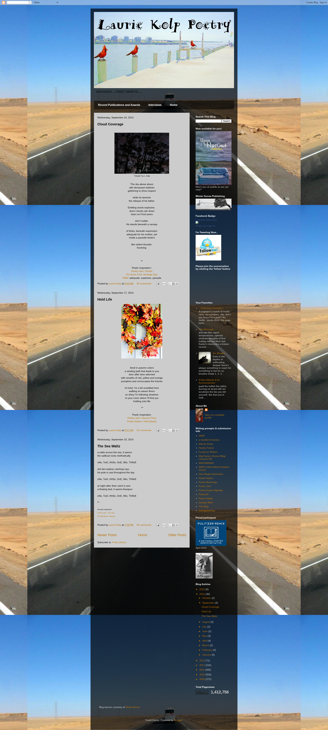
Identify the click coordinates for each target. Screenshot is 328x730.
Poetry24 (203, 494)
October (207, 598)
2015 (202, 589)
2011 (202, 669)
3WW (125, 278)
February (207, 650)
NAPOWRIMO (206, 463)
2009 (202, 679)
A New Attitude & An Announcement (209, 381)
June (205, 631)
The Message (206, 329)
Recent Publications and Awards (119, 105)
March (206, 645)
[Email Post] (157, 283)
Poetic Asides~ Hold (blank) (142, 421)
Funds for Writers (208, 452)
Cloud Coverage (110, 124)
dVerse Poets (206, 444)
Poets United (206, 498)
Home (173, 105)
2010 (202, 674)
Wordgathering (207, 510)
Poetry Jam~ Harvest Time (141, 418)
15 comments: (144, 430)
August (206, 622)
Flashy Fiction (206, 447)
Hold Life (104, 299)
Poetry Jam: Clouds (141, 271)
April (205, 640)
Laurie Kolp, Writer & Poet (206, 220)
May (205, 636)
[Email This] (164, 283)
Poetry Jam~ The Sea (106, 513)
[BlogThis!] (167, 283)
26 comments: (144, 525)
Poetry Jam (205, 486)
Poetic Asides (206, 478)
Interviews (155, 105)
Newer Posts (107, 535)
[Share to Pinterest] (177, 283)
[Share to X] (170, 283)
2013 (202, 660)
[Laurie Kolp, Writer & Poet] (197, 223)
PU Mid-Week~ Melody (106, 516)
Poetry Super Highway (211, 490)
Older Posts (177, 535)
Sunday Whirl (206, 502)
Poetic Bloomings (208, 482)
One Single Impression (211, 474)
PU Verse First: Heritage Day (141, 274)
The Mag (203, 506)
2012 (202, 665)
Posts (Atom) (119, 542)
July (204, 626)
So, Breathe (219, 353)
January (207, 654)
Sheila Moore (133, 707)
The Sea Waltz (108, 446)
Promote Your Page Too (205, 226)
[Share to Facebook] (173, 283)
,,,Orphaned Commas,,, (211, 308)
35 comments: (144, 283)
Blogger (178, 720)
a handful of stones (209, 439)
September (208, 602)
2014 (202, 594)
